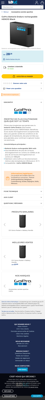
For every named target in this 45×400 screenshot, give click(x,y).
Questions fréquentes (22, 353)
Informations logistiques (11, 94)
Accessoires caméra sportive (22, 12)
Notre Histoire (22, 326)
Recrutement (22, 346)
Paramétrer (9, 396)
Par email (22, 369)
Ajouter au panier (25, 76)
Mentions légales (22, 336)
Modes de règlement (22, 358)
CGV (17, 329)
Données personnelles (19, 331)
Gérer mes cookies (22, 333)
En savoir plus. (33, 387)
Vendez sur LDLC (22, 343)
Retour (6, 12)
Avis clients (25, 329)
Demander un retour (22, 360)
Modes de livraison (22, 356)
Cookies (31, 331)
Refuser (7, 391)
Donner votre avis (20, 83)
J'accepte (37, 396)
